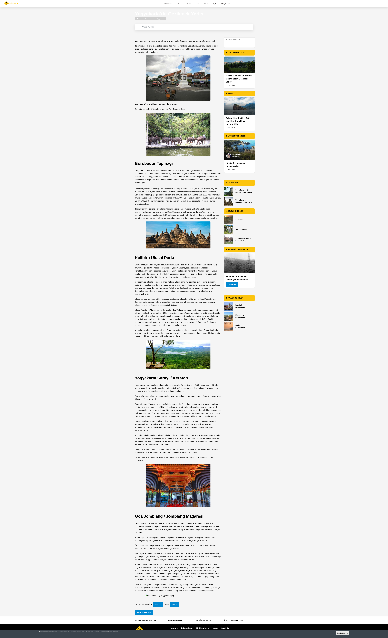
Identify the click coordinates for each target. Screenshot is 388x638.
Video (189, 4)
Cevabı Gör (232, 284)
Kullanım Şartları (187, 628)
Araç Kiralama (226, 4)
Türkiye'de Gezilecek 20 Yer (145, 620)
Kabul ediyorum (342, 633)
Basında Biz (225, 628)
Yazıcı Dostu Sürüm (144, 612)
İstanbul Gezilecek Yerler (233, 620)
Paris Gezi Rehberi (175, 620)
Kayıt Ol (174, 604)
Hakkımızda (174, 628)
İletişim (215, 628)
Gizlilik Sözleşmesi (202, 628)
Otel (197, 4)
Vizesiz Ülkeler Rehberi (203, 620)
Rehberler (168, 4)
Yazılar (179, 4)
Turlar (205, 4)
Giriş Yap (158, 604)
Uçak (214, 4)
